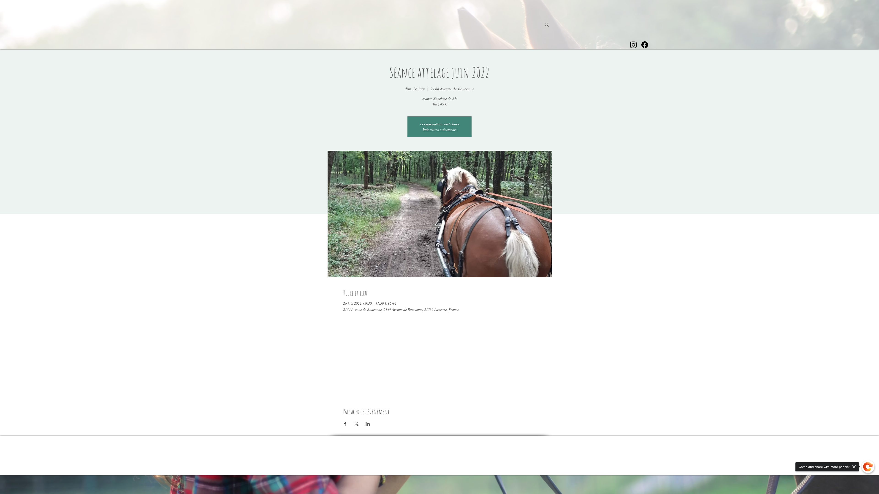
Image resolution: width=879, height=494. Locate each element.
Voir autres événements (439, 129)
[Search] (547, 25)
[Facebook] (644, 44)
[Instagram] (633, 44)
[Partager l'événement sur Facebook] (345, 424)
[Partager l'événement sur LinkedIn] (368, 424)
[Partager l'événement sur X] (356, 424)
